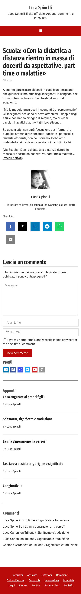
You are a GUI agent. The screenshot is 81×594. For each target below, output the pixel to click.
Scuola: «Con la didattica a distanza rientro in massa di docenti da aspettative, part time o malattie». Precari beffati (39, 154)
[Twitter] (27, 369)
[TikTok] (42, 369)
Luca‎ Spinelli (13, 404)
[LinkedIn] (6, 369)
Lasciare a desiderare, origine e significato (33, 463)
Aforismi (18, 575)
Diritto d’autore (15, 580)
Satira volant (52, 585)
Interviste (68, 580)
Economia (34, 580)
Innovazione (52, 580)
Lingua (23, 585)
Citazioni (47, 575)
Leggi (11, 585)
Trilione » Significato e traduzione (47, 520)
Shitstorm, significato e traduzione (28, 419)
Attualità (7, 80)
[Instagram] (20, 369)
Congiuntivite (12, 486)
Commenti (62, 575)
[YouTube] (34, 369)
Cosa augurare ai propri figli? (23, 397)
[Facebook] (13, 369)
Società (68, 585)
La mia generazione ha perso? (24, 441)
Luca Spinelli (40, 8)
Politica (36, 585)
